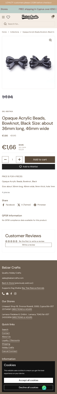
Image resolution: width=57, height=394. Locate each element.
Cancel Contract (9, 351)
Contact (6, 333)
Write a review (28, 245)
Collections (14, 32)
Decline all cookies (28, 387)
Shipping (6, 344)
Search (5, 329)
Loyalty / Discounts (11, 340)
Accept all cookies (28, 380)
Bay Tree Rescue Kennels (33, 288)
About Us (6, 336)
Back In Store (8, 283)
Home (4, 32)
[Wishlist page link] (8, 17)
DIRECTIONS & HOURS (22, 317)
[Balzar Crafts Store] (30, 17)
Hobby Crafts (8, 347)
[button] (52, 17)
